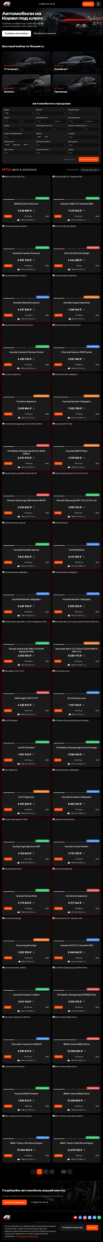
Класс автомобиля (43, 141)
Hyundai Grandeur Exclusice (26, 253)
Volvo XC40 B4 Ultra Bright (76, 253)
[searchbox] (83, 113)
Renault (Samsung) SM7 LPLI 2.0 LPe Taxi (77, 500)
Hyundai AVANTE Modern (26, 1093)
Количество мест (42, 149)
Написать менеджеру (14, 1202)
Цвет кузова (72, 141)
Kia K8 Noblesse (76, 549)
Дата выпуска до (74, 117)
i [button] (33, 359)
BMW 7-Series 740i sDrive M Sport (26, 1143)
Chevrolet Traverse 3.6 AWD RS (26, 1044)
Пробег (6, 125)
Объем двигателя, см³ (44, 125)
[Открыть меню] (98, 4)
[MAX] (89, 1217)
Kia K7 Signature (26, 797)
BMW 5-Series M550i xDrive (77, 1044)
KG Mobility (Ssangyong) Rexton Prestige (77, 747)
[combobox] (51, 113)
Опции (70, 149)
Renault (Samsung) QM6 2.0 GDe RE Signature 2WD (26, 650)
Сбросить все (69, 159)
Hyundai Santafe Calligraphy (77, 401)
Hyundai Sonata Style (26, 896)
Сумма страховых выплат (13, 133)
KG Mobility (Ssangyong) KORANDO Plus (76, 994)
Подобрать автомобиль (16, 33)
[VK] (80, 1217)
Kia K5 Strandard (26, 747)
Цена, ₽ (6, 117)
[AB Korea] (6, 4)
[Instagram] (85, 1217)
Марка (6, 109)
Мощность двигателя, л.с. (77, 125)
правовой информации (28, 1236)
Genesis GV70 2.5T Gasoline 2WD (76, 945)
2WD (39, 137)
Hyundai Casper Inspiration (76, 302)
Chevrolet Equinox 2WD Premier (76, 352)
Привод (39, 133)
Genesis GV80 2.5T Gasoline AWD (76, 203)
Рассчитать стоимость (46, 33)
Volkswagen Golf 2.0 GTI (26, 698)
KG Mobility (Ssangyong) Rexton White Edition (26, 452)
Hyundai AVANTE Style (76, 451)
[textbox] (50, 113)
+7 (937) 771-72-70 (47, 4)
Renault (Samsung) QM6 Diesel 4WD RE (26, 500)
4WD (46, 137)
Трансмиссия (9, 141)
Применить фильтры (89, 159)
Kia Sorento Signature (76, 896)
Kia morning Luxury (76, 698)
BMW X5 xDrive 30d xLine (26, 203)
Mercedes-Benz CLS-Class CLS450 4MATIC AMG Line (77, 650)
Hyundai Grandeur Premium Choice (26, 352)
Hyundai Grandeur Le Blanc (26, 994)
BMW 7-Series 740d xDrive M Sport (76, 1143)
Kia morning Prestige (26, 945)
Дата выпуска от (42, 117)
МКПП (26, 145)
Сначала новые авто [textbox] (89, 170)
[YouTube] (75, 1217)
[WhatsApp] (99, 1217)
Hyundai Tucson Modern (76, 846)
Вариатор (16, 145)
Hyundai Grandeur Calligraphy (76, 797)
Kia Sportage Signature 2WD (26, 846)
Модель (39, 109)
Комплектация (73, 109)
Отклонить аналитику (72, 1227)
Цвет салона (8, 149)
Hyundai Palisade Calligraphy (26, 599)
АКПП (8, 145)
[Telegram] (94, 1217)
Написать (88, 4)
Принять (92, 1227)
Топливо (71, 133)
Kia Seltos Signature (26, 401)
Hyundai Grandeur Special (26, 549)
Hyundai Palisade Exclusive (26, 302)
